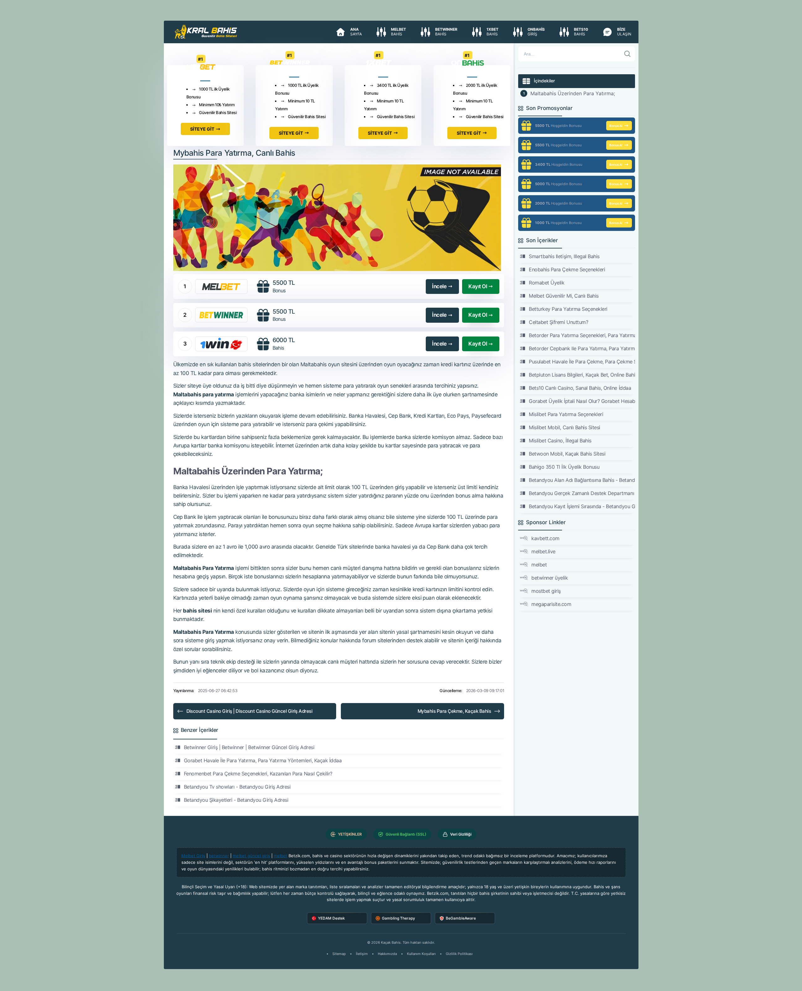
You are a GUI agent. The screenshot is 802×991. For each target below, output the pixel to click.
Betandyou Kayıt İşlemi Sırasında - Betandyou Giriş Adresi (582, 506)
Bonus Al (615, 126)
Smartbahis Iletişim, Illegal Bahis (564, 256)
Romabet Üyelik (546, 282)
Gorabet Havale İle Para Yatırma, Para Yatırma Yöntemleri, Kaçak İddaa (263, 760)
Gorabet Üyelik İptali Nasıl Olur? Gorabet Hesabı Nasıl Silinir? (582, 401)
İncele (439, 286)
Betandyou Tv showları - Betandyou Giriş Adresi (237, 787)
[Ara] (627, 54)
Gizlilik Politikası (459, 954)
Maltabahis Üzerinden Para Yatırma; (572, 93)
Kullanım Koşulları (421, 954)
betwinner (219, 855)
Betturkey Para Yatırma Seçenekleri (568, 309)
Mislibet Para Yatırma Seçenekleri (566, 414)
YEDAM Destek (331, 918)
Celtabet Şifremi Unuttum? (558, 322)
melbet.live (543, 551)
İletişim (362, 954)
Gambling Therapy (398, 918)
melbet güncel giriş (251, 855)
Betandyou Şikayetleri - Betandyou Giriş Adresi (236, 800)
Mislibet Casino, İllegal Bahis (560, 440)
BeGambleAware (461, 918)
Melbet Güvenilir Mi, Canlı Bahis (564, 296)
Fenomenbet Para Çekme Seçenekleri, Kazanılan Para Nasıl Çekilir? (258, 773)
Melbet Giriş (193, 855)
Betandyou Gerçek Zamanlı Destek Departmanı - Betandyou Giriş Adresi (582, 493)
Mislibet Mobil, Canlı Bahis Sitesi (564, 427)
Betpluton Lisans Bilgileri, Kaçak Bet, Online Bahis (582, 375)
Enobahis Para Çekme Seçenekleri (567, 269)
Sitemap (339, 954)
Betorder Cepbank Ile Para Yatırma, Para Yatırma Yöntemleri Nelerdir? (582, 348)
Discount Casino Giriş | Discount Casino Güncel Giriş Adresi (249, 711)
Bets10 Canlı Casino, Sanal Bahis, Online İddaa (580, 388)
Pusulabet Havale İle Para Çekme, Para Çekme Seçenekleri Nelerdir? (582, 361)
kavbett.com (545, 538)
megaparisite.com (551, 604)
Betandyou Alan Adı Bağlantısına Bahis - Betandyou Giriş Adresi (582, 480)
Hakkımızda (387, 954)
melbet (539, 564)
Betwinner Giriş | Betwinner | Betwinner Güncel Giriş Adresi (249, 747)
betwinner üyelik (549, 578)
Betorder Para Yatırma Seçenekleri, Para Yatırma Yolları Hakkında (582, 335)
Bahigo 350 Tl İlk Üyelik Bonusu (564, 467)
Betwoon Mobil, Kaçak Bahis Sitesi (567, 454)
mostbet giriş (546, 591)
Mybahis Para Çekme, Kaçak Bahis (454, 711)
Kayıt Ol (477, 286)
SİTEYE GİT (202, 129)
